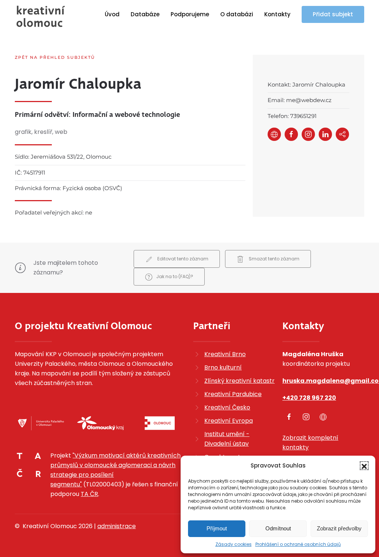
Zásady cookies (233, 544)
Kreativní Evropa (228, 420)
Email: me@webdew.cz (300, 100)
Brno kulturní (223, 367)
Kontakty (277, 14)
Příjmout (217, 528)
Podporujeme (190, 14)
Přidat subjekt (333, 14)
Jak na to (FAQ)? (174, 276)
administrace (116, 526)
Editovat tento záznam (182, 259)
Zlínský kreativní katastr (239, 381)
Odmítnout (278, 528)
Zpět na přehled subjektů (55, 57)
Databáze (145, 14)
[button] (364, 465)
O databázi (236, 14)
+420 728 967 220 (309, 398)
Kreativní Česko (227, 407)
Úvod (112, 14)
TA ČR (89, 494)
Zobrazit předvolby (339, 528)
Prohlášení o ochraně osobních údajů (298, 544)
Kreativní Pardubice (233, 394)
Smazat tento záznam (273, 259)
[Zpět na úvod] (40, 16)
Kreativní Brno (225, 354)
